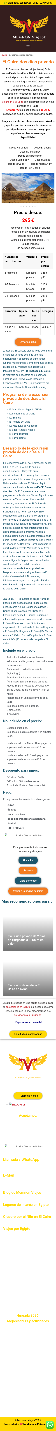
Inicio (4, 54)
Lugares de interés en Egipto (26, 1205)
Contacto (11, 1284)
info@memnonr (12, 1181)
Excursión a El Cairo (12, 101)
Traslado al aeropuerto (19, 1277)
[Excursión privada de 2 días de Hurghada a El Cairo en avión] (28, 929)
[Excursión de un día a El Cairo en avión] (28, 974)
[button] (28, 45)
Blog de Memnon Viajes (22, 1192)
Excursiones (13, 1262)
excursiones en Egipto (18, 1006)
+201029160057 (12, 1165)
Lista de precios (15, 1291)
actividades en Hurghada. (28, 1015)
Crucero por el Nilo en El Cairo (27, 1217)
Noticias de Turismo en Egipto (23, 1298)
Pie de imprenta (12, 1404)
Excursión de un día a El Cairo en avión (24, 987)
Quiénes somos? (15, 1248)
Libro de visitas (14, 1255)
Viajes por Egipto (16, 1229)
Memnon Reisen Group (39, 1424)
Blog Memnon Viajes (17, 1305)
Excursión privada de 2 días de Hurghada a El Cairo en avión (26, 939)
